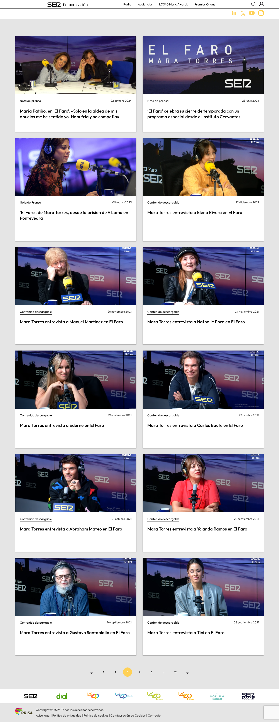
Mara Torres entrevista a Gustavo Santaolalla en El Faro (75, 632)
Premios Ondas (204, 4)
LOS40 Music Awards (173, 4)
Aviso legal (43, 715)
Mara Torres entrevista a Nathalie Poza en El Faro (196, 321)
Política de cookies (95, 715)
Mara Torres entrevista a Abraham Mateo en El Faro (71, 529)
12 (175, 672)
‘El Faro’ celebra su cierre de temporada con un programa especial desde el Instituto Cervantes (193, 113)
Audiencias (145, 4)
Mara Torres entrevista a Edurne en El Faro (62, 425)
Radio (127, 4)
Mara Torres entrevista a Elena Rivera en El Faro (194, 212)
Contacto (154, 715)
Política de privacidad (66, 715)
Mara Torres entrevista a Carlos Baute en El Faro (195, 425)
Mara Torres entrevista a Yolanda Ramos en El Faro (197, 529)
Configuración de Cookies (128, 715)
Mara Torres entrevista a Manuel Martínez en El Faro (71, 321)
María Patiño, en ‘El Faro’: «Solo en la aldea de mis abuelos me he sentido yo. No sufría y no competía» (69, 113)
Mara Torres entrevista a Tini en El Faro (186, 632)
